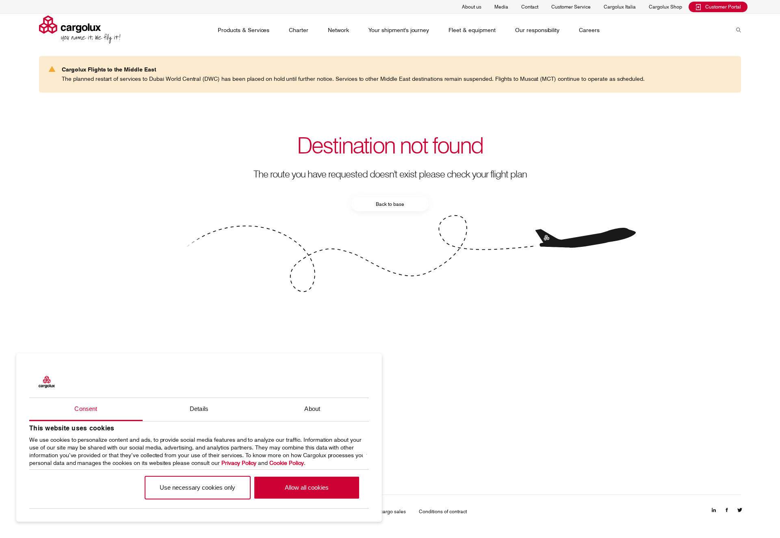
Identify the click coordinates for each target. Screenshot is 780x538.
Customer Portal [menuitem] (723, 7)
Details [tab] (199, 408)
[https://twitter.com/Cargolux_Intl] (740, 512)
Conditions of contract (443, 511)
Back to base (390, 204)
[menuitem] (243, 30)
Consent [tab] (85, 408)
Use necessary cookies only (197, 487)
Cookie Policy (286, 463)
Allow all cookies (307, 487)
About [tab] (312, 408)
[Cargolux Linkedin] (714, 512)
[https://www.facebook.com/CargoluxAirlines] (727, 512)
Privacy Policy (239, 463)
